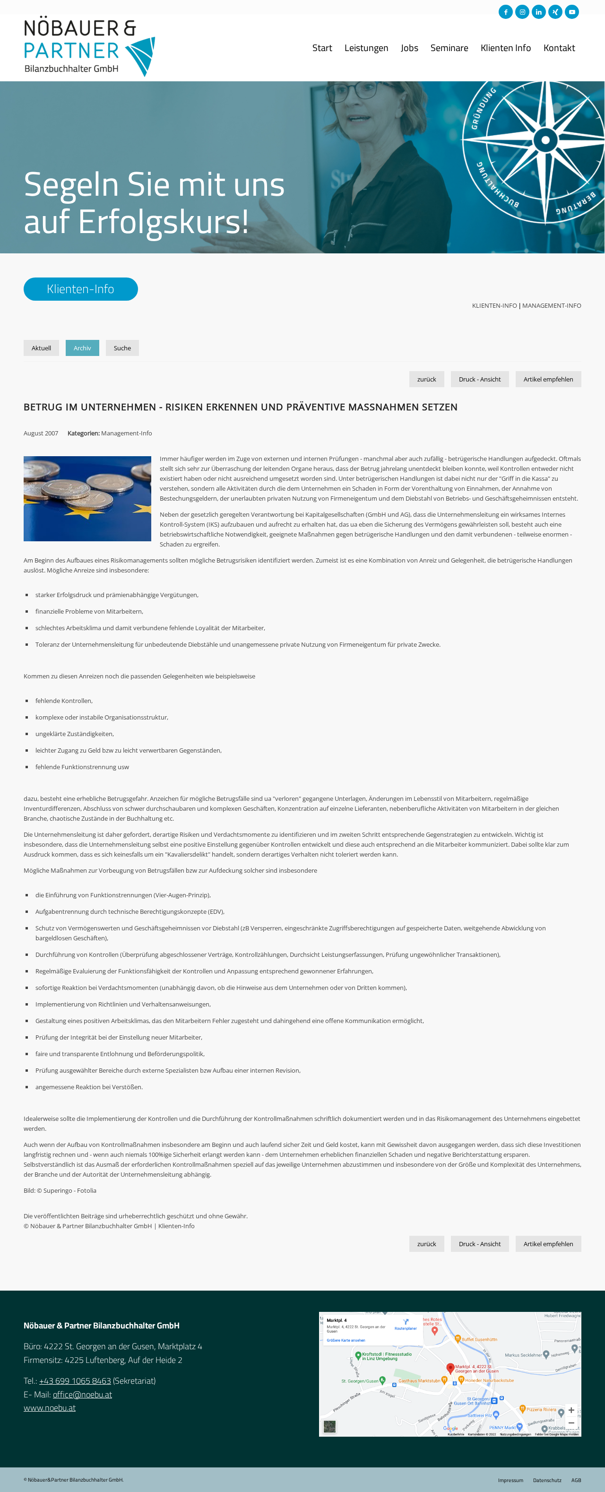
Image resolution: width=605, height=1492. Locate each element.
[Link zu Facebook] (506, 12)
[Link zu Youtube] (572, 12)
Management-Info (551, 305)
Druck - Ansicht (480, 379)
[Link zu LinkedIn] (539, 12)
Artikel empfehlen (548, 379)
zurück (426, 379)
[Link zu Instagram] (522, 12)
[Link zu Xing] (555, 12)
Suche (122, 348)
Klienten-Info (494, 305)
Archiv (82, 348)
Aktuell (41, 348)
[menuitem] (322, 48)
